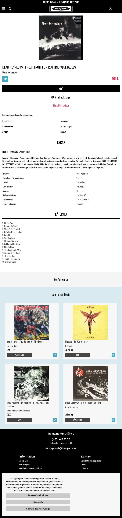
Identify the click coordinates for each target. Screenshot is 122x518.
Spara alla (38, 502)
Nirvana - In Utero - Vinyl (76, 341)
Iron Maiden (12, 346)
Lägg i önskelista (61, 105)
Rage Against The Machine (18, 410)
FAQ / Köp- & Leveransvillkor (30, 468)
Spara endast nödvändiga (38, 509)
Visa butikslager (62, 97)
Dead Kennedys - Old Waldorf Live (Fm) (83, 403)
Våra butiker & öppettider (91, 461)
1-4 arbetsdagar (66, 126)
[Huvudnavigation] (3, 9)
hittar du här (51, 490)
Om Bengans (24, 464)
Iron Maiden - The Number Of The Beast (25, 341)
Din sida (84, 464)
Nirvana (68, 346)
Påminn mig (19, 354)
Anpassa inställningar (38, 495)
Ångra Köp (23, 461)
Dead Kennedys (9, 72)
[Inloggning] (110, 9)
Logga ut (84, 468)
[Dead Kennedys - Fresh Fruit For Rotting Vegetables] (61, 38)
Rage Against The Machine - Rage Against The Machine (28, 404)
